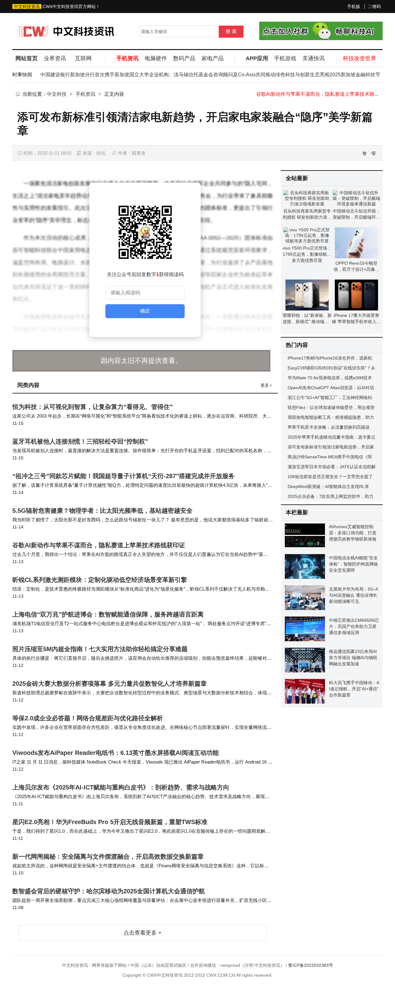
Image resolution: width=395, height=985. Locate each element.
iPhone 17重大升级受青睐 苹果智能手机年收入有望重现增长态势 (356, 321)
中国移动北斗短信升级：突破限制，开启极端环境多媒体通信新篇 (356, 217)
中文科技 (57, 94)
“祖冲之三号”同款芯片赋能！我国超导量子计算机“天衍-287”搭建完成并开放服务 (123, 476)
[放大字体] (364, 153)
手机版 (353, 6)
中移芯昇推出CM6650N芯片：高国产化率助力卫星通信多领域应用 (354, 626)
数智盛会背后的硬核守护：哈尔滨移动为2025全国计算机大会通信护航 (108, 891)
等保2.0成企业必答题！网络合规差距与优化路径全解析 (87, 718)
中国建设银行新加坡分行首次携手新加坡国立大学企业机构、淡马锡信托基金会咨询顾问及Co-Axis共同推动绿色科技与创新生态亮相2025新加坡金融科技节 (200, 74)
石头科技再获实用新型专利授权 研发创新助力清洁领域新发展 (307, 217)
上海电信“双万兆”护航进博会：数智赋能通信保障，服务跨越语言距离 (108, 614)
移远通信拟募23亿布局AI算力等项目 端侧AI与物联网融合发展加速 (353, 657)
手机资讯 (85, 94)
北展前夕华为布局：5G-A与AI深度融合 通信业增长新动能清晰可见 (353, 595)
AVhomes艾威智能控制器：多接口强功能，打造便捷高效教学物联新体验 (352, 532)
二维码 (374, 6)
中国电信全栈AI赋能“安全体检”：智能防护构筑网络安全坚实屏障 (353, 564)
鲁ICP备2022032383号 (310, 965)
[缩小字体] (373, 153)
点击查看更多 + (142, 933)
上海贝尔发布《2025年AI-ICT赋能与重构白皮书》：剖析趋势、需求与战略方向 (120, 787)
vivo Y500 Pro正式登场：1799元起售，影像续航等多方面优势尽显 (307, 254)
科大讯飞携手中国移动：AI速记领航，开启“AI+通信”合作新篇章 (354, 688)
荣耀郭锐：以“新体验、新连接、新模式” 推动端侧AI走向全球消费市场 (307, 321)
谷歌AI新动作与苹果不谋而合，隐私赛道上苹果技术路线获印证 (325, 94)
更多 (266, 385)
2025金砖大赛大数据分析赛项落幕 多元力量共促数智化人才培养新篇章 (109, 683)
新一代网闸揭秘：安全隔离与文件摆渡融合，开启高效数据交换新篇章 (108, 856)
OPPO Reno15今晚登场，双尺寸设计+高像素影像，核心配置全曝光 (356, 269)
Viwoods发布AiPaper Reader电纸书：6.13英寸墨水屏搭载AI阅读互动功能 (115, 752)
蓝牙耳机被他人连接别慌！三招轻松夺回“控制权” (80, 441)
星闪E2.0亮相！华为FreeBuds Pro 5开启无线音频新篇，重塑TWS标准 (109, 822)
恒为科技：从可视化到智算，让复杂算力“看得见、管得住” (92, 406)
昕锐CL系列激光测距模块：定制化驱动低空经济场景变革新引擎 (99, 579)
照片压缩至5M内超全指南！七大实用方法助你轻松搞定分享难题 (100, 649)
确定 (145, 311)
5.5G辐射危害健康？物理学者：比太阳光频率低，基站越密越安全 (102, 510)
